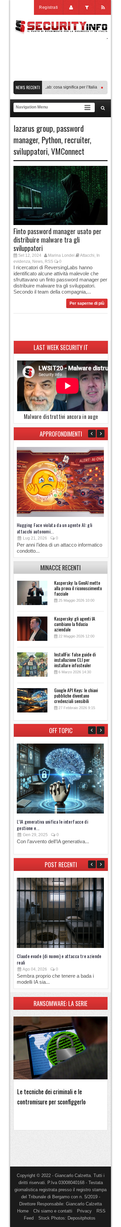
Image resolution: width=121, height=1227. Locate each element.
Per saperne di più (87, 303)
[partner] (60, 77)
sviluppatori (30, 151)
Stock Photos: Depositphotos (66, 1218)
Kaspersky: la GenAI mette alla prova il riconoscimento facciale (78, 588)
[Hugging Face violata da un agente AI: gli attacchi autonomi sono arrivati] (60, 515)
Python (51, 139)
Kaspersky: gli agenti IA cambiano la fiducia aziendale (74, 624)
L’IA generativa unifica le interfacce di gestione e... (52, 824)
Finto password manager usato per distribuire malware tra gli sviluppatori (57, 239)
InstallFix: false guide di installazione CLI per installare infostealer (75, 660)
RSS (49, 261)
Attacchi (87, 255)
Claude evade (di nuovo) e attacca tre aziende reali (59, 959)
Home (23, 1210)
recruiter (77, 139)
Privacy (84, 1210)
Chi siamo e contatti (52, 1210)
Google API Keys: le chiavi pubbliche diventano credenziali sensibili (76, 695)
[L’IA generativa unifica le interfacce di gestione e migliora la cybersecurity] (60, 812)
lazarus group (33, 128)
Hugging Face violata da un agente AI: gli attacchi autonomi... (54, 528)
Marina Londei (61, 255)
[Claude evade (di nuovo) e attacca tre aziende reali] (60, 946)
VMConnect (67, 151)
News (37, 261)
